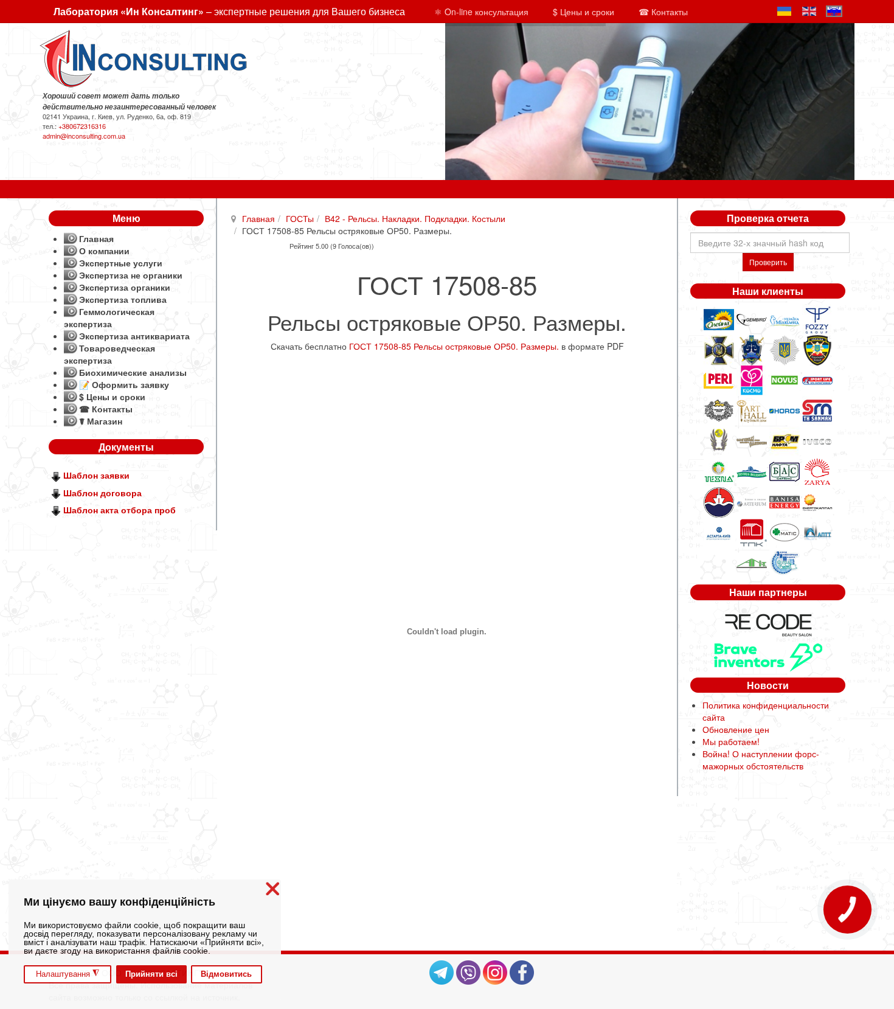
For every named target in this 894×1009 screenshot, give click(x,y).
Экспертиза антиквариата (134, 336)
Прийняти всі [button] (151, 974)
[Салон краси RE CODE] (768, 623)
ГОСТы (300, 218)
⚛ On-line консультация (481, 11)
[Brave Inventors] (768, 656)
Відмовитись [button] (226, 974)
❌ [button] (272, 888)
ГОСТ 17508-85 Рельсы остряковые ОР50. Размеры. (454, 346)
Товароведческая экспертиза (109, 354)
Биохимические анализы (133, 372)
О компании (104, 250)
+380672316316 (82, 126)
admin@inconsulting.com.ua (84, 135)
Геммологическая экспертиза (109, 317)
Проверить (768, 262)
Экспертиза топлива (123, 299)
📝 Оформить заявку (124, 384)
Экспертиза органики (124, 287)
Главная (258, 218)
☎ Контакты (663, 11)
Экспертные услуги (120, 263)
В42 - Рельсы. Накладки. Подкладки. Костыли (415, 218)
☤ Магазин (100, 421)
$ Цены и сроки (583, 11)
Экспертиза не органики (130, 275)
